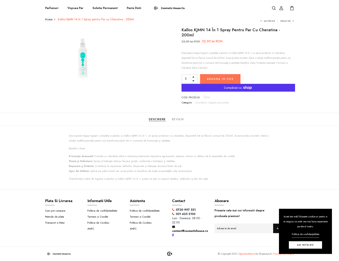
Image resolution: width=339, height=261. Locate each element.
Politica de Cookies (98, 223)
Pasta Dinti (134, 8)
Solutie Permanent (105, 8)
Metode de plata (54, 217)
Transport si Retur (55, 223)
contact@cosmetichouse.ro (190, 231)
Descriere (157, 119)
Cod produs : (192, 97)
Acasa (48, 19)
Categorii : (187, 102)
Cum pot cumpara (55, 211)
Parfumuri (51, 8)
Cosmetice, (202, 102)
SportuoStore (247, 254)
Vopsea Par (75, 8)
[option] (83, 58)
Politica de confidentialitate (102, 211)
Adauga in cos (220, 79)
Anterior (269, 21)
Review (178, 119)
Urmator (285, 21)
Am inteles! (305, 245)
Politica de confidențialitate (305, 234)
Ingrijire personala (219, 102)
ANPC (90, 229)
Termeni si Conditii (97, 217)
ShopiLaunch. (265, 254)
